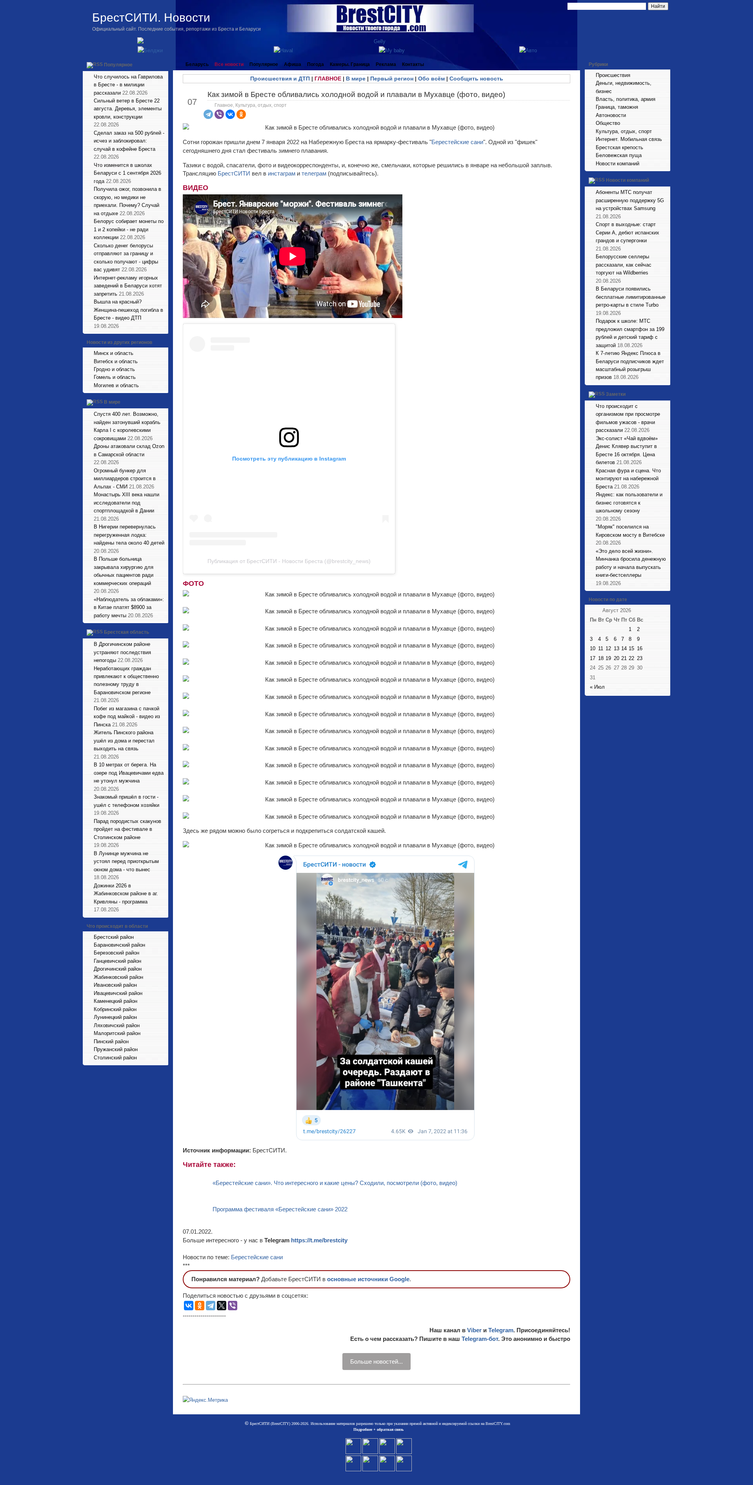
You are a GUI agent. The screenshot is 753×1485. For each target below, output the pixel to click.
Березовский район (116, 953)
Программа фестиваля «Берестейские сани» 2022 (280, 1209)
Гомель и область (115, 377)
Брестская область (126, 632)
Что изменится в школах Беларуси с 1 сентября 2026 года (127, 173)
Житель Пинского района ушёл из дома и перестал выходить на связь (124, 741)
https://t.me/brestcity (319, 1240)
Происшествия (613, 75)
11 (600, 648)
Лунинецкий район (115, 1017)
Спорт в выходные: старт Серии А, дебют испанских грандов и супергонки (627, 232)
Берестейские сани (457, 142)
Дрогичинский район (118, 969)
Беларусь (197, 64)
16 (639, 648)
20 (616, 658)
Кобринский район (115, 1009)
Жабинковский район (118, 977)
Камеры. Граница (350, 64)
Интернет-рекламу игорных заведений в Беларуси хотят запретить (128, 286)
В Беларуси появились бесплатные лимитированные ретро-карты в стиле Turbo (631, 297)
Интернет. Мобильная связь (629, 139)
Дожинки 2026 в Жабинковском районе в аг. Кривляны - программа (126, 894)
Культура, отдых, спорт (261, 105)
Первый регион (391, 78)
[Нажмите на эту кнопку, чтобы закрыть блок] (163, 64)
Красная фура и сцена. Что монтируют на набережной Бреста (628, 479)
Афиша (292, 64)
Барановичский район (119, 945)
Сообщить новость (476, 78)
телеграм (314, 173)
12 (608, 648)
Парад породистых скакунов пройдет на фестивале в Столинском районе (127, 829)
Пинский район (111, 1041)
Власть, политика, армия (625, 99)
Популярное (118, 65)
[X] (221, 1305)
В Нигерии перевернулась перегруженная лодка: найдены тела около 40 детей (129, 535)
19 (608, 658)
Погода (315, 64)
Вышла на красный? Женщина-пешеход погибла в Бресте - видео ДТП (128, 310)
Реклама (386, 64)
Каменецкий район (115, 1001)
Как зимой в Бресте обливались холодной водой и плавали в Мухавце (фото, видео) (356, 94)
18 (601, 658)
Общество (608, 123)
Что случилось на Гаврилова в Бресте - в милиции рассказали (128, 85)
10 (592, 648)
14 (624, 648)
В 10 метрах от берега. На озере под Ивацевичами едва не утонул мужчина (129, 773)
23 (639, 658)
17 (592, 658)
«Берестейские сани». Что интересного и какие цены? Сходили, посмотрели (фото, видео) (335, 1183)
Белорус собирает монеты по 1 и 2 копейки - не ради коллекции (129, 229)
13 (616, 648)
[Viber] (219, 114)
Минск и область (113, 353)
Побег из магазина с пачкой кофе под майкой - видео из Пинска (127, 717)
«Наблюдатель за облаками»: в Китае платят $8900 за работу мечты (129, 607)
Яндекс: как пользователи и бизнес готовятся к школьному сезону (629, 503)
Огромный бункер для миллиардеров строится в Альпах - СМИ (125, 479)
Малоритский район (117, 1033)
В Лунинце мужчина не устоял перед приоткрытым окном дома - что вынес (126, 861)
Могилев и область (116, 385)
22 (631, 658)
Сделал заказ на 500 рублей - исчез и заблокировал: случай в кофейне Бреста (129, 141)
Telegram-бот (480, 1338)
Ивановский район (115, 985)
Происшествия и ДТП (280, 78)
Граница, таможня (617, 107)
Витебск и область (116, 361)
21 (624, 658)
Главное (224, 105)
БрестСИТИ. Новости (151, 17)
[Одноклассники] (241, 114)
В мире (112, 402)
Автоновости (611, 115)
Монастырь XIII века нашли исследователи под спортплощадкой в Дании (126, 503)
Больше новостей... (376, 1361)
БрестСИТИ (234, 173)
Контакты (413, 64)
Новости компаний (617, 163)
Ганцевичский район (117, 961)
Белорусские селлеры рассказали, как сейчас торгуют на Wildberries (623, 265)
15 (631, 648)
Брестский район (114, 937)
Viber (474, 1330)
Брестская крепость (619, 147)
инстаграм (281, 173)
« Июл (597, 687)
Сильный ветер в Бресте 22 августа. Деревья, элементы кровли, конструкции (128, 109)
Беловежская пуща (619, 155)
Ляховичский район (117, 1025)
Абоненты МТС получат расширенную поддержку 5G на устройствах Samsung (630, 200)
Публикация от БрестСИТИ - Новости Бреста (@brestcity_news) (289, 561)
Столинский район (115, 1058)
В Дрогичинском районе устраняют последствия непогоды (122, 652)
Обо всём (431, 78)
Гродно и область (114, 369)
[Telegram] (208, 114)
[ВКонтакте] (230, 114)
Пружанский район (116, 1049)
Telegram (500, 1330)
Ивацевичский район (118, 993)
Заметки (616, 394)
